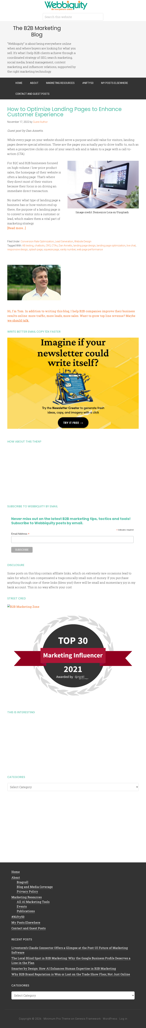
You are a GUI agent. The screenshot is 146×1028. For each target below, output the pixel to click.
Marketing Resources (26, 897)
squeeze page (51, 249)
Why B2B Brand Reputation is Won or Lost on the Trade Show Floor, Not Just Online (70, 974)
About (15, 877)
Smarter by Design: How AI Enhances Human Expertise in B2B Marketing (63, 968)
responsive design (17, 249)
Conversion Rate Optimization (37, 241)
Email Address (20, 534)
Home (15, 872)
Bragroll (22, 882)
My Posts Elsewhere (25, 922)
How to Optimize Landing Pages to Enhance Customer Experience (64, 111)
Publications (26, 911)
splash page (36, 249)
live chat (131, 245)
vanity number (68, 249)
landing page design (84, 245)
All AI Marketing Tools (33, 902)
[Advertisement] (73, 472)
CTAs (55, 245)
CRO (48, 245)
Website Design (82, 241)
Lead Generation (64, 241)
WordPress (110, 1018)
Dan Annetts (65, 245)
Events (22, 906)
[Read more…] (16, 228)
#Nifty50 (17, 917)
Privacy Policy (27, 891)
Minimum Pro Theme (57, 1018)
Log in (123, 1018)
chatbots (40, 245)
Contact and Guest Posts (28, 928)
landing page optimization (111, 245)
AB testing (27, 245)
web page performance (90, 249)
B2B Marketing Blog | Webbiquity (73, 5)
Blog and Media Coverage (35, 887)
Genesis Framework (88, 1018)
